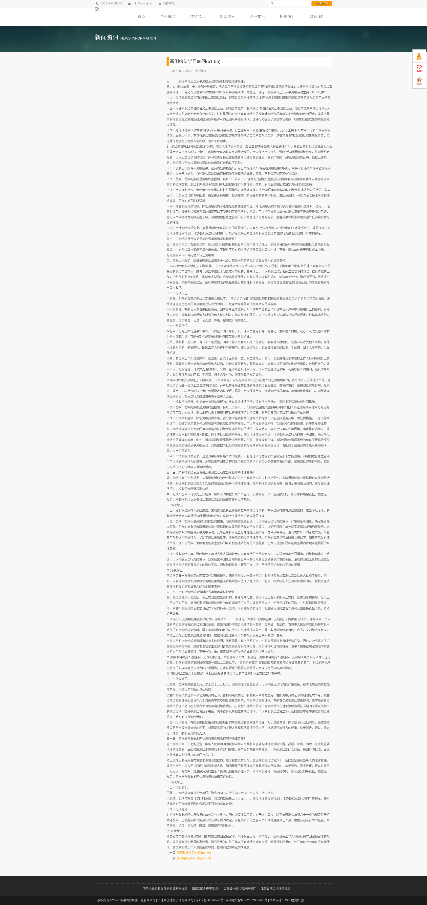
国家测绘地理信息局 (205, 888)
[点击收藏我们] (419, 69)
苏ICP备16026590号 (209, 900)
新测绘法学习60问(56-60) (194, 853)
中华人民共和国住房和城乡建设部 (165, 888)
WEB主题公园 (294, 900)
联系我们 (317, 16)
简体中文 (169, 3)
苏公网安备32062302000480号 (246, 900)
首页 (141, 16)
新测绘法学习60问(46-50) (194, 858)
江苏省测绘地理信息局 (275, 888)
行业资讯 (200, 71)
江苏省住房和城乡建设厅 (239, 888)
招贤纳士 (287, 16)
